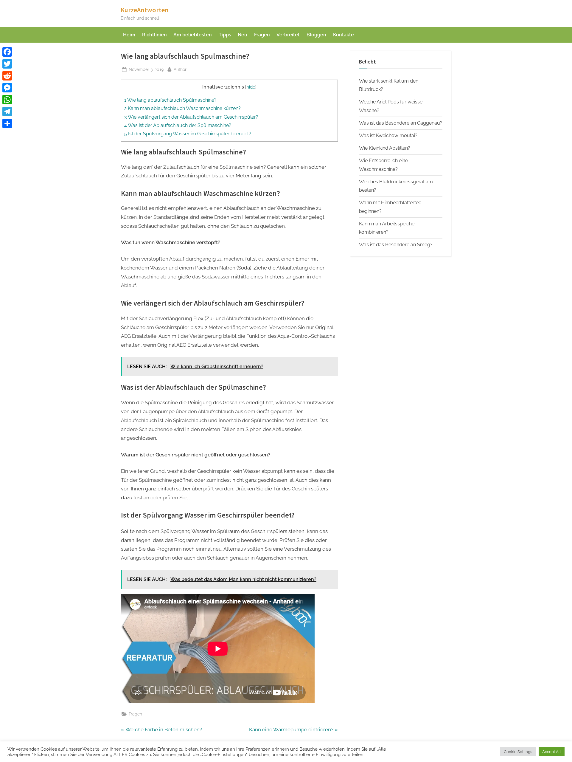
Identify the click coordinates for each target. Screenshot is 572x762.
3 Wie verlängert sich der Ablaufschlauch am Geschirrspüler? (191, 117)
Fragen (262, 35)
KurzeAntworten (145, 10)
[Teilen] (7, 123)
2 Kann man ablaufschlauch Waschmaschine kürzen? (182, 108)
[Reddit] (7, 76)
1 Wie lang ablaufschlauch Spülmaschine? (170, 100)
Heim (129, 35)
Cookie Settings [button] (518, 751)
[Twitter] (7, 64)
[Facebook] (7, 52)
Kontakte (343, 35)
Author (180, 69)
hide (250, 86)
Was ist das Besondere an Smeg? (396, 244)
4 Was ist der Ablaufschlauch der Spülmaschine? (177, 125)
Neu (242, 35)
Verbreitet (288, 35)
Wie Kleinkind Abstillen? (384, 148)
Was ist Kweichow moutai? (388, 135)
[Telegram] (7, 111)
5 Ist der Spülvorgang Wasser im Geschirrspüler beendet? (187, 134)
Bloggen (316, 35)
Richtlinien (154, 35)
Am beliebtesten (192, 35)
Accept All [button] (551, 751)
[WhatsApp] (7, 100)
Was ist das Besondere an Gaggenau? (400, 123)
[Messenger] (7, 88)
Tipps (225, 35)
